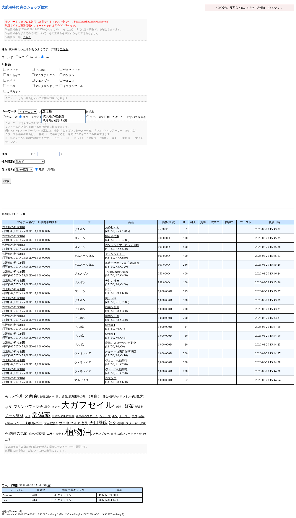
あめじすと (112, 227)
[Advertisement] (80, 197)
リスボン (41, 69)
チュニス (68, 80)
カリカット (14, 91)
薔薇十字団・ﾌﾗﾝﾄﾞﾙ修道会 (122, 263)
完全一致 (12, 117)
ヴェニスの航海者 (116, 360)
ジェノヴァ (42, 80)
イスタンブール (73, 86)
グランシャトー (115, 254)
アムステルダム (45, 75)
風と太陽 (110, 298)
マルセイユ (14, 75)
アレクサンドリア (46, 86)
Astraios (34, 57)
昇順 (41, 169)
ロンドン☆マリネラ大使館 (122, 245)
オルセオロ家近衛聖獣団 (120, 351)
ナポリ (11, 80)
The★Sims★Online (116, 271)
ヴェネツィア (71, 69)
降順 (52, 169)
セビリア (12, 69)
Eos (47, 57)
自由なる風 (112, 307)
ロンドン (68, 75)
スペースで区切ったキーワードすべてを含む (118, 117)
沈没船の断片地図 (13, 227)
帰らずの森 (112, 236)
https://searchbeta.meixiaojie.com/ (91, 21)
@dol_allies (63, 25)
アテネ (11, 86)
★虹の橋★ (112, 280)
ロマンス (110, 378)
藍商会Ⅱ (110, 325)
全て (22, 57)
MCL (108, 289)
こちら (248, 7)
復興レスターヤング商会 (120, 342)
